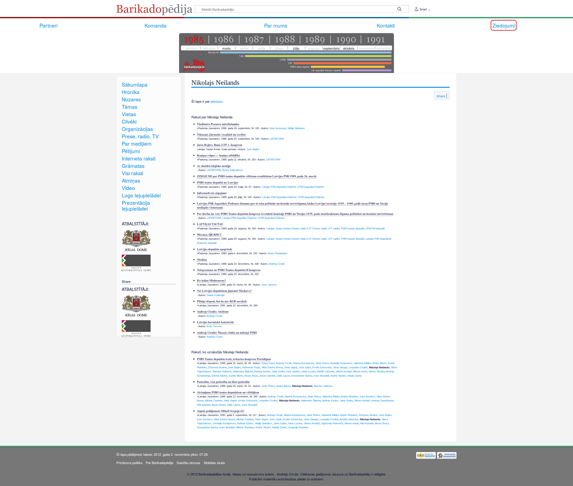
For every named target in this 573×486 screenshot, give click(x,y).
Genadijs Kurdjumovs (224, 423)
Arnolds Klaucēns (349, 419)
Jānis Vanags (340, 367)
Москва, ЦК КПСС (209, 234)
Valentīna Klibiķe (362, 363)
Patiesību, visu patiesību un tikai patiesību (223, 381)
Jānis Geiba (278, 371)
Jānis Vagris (290, 367)
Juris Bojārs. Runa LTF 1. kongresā (219, 145)
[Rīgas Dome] (136, 239)
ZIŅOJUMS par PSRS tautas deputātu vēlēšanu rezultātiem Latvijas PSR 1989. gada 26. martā (256, 176)
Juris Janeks (293, 371)
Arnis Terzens (214, 326)
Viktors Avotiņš (344, 371)
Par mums (275, 25)
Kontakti (386, 25)
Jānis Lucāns (308, 371)
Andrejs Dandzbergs (382, 400)
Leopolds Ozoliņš (358, 367)
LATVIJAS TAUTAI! (210, 224)
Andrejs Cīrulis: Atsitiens (213, 311)
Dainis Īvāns (268, 363)
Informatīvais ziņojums (212, 193)
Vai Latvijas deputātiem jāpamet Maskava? (224, 290)
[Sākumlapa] (155, 11)
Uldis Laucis (283, 375)
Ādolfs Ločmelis (325, 371)
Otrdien (202, 259)
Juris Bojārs (253, 149)
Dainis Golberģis (216, 295)
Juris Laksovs (269, 284)
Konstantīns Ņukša (301, 375)
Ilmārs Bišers (379, 363)
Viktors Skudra (377, 371)
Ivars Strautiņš (321, 375)
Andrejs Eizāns (262, 371)
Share (440, 96)
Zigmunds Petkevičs (332, 423)
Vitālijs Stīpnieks (296, 128)
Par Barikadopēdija (159, 462)
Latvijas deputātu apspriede (214, 249)
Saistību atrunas (188, 462)
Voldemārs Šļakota (243, 371)
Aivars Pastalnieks (277, 253)
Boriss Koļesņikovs (232, 170)
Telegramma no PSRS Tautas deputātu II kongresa (229, 270)
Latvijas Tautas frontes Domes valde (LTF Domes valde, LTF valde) (303, 228)
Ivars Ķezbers (367, 396)
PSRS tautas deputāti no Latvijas (217, 182)
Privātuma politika (129, 462)
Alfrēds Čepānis (213, 400)
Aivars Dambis (268, 375)
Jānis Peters (322, 363)
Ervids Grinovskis (322, 367)
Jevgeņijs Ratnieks (298, 427)
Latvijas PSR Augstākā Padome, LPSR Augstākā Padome (293, 186)
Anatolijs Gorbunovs (341, 363)
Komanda (156, 25)
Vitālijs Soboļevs (263, 423)
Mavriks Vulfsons (222, 371)
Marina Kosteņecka (303, 363)
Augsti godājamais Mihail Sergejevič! (220, 411)
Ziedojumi (503, 25)
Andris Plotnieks (349, 396)
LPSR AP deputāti (375, 228)
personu (216, 101)
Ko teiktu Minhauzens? (211, 280)
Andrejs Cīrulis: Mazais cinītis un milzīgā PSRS (227, 332)
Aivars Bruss (251, 375)
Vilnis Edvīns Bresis (272, 367)
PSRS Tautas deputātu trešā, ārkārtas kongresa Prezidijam (234, 359)
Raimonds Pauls (251, 367)
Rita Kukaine (204, 404)
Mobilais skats (214, 462)
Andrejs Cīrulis (277, 263)
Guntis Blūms (236, 375)
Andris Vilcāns (338, 375)
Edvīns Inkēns (219, 375)
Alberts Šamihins (245, 427)
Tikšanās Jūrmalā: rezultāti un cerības (221, 134)
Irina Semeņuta (278, 128)
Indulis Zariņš (354, 375)
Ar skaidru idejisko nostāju (214, 166)
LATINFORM (277, 138)
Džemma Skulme (217, 367)
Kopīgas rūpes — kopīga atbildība (218, 155)
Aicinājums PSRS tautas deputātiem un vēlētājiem (228, 392)
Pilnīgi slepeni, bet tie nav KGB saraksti (222, 301)
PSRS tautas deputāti (352, 228)
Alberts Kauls (360, 371)
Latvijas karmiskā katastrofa (215, 322)
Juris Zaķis (305, 367)
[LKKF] (136, 262)
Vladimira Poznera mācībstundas (218, 124)
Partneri (48, 25)
